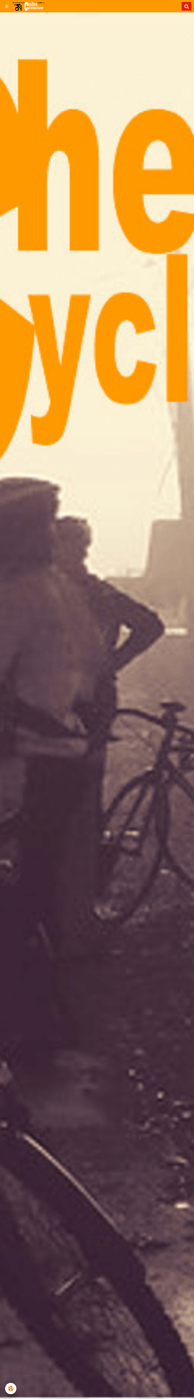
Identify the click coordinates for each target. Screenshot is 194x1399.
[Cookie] (10, 1388)
